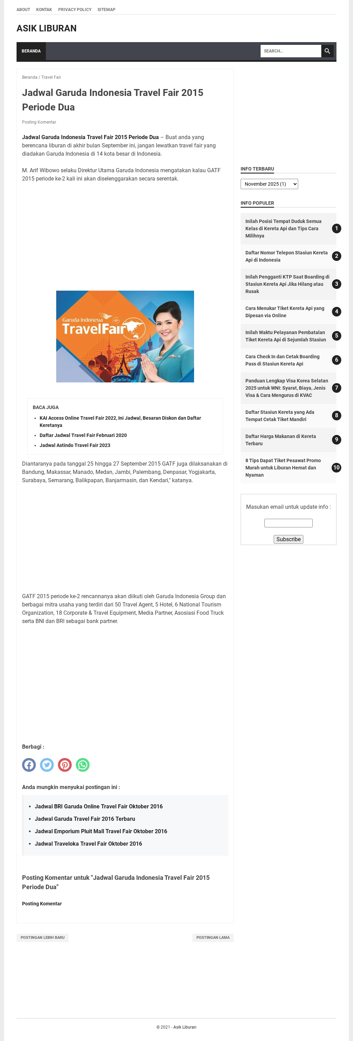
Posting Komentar (39, 122)
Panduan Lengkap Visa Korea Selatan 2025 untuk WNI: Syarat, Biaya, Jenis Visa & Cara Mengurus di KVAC (286, 388)
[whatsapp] (83, 765)
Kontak (44, 9)
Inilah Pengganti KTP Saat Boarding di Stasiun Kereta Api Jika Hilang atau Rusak (287, 284)
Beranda (31, 51)
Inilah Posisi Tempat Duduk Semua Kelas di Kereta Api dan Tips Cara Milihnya (283, 228)
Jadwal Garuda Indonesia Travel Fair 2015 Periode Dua (90, 137)
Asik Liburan (47, 28)
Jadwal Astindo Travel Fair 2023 (75, 445)
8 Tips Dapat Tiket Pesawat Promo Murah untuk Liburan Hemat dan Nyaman (283, 468)
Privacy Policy (74, 9)
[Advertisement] (125, 236)
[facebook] (29, 765)
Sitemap (106, 9)
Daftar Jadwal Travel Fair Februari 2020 (83, 435)
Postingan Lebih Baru (42, 937)
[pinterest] (65, 765)
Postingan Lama (213, 937)
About (23, 9)
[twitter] (47, 765)
